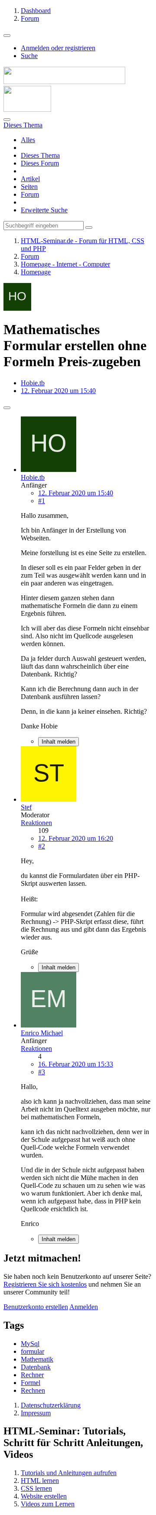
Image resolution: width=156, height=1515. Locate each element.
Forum (30, 194)
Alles (28, 139)
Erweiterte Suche (44, 210)
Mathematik (37, 1359)
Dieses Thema (40, 155)
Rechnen (33, 1390)
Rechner (32, 1374)
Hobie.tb (33, 383)
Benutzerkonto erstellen (35, 1306)
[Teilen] (6, 407)
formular (32, 1351)
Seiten (29, 186)
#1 (41, 500)
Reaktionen (36, 822)
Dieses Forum (40, 163)
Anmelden (83, 1306)
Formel (30, 1382)
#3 (41, 1072)
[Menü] (6, 35)
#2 (41, 846)
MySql (30, 1343)
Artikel (30, 178)
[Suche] (6, 119)
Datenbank (36, 1367)
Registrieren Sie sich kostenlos (45, 1284)
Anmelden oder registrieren (58, 48)
